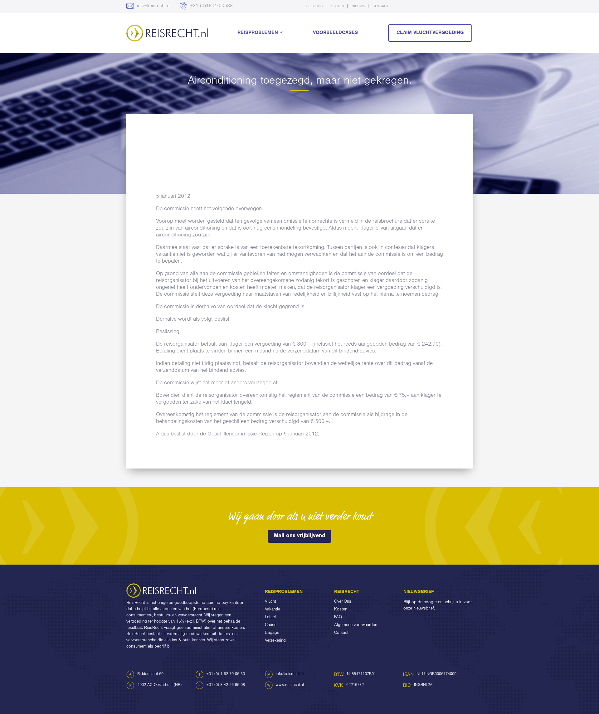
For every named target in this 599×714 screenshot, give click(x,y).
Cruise (270, 625)
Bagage (272, 633)
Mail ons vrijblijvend (299, 536)
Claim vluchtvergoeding (430, 33)
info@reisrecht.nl (152, 6)
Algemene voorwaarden (355, 625)
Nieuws (358, 6)
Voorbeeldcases (335, 33)
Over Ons (313, 6)
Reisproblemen (258, 33)
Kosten (337, 6)
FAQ (338, 617)
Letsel (270, 617)
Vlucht (270, 602)
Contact (380, 6)
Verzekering (275, 641)
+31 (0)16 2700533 (211, 6)
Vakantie (272, 610)
